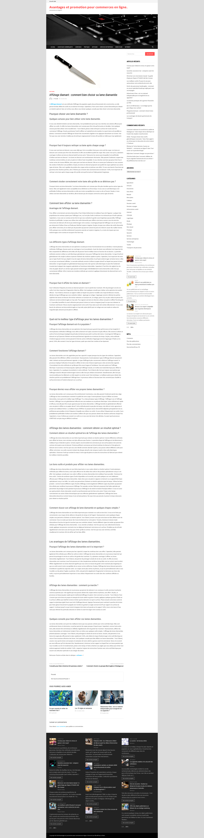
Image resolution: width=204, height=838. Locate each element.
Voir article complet (55, 757)
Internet (127, 47)
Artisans (95, 47)
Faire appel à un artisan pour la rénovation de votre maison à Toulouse (140, 141)
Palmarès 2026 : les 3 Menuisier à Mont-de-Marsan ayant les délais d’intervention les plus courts (105, 743)
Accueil (53, 47)
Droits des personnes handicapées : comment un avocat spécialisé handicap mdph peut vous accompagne (140, 88)
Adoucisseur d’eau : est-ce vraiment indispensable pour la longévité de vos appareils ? (111, 709)
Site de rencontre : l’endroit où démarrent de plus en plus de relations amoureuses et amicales (141, 786)
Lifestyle (129, 215)
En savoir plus (131, 277)
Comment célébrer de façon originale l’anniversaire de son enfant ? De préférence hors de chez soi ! (140, 158)
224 (132, 327)
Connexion (130, 338)
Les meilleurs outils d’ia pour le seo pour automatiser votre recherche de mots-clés (69, 807)
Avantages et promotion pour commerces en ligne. (88, 7)
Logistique (130, 218)
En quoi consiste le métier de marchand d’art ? (58, 709)
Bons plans (118, 47)
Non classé (130, 227)
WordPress (98, 835)
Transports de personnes (134, 248)
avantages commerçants (65, 47)
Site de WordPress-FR (133, 347)
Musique (129, 224)
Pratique (86, 47)
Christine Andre (131, 156)
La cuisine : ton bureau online (138, 741)
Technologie (130, 242)
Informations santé (132, 209)
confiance (78, 47)
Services (129, 236)
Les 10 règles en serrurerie (83, 708)
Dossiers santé (131, 203)
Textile (129, 245)
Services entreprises (106, 47)
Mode (128, 221)
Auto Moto (130, 191)
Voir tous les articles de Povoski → (60, 679)
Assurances (130, 189)
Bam (103, 835)
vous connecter (61, 726)
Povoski (56, 98)
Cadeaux (129, 200)
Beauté (129, 194)
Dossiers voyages (132, 206)
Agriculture (130, 183)
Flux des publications (133, 341)
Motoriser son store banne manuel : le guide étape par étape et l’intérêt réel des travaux (68, 785)
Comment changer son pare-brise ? (143, 153)
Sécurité (129, 233)
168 (54, 828)
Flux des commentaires (134, 344)
